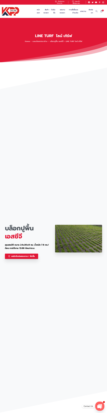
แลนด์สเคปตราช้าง (39, 41)
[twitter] (92, 2)
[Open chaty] (99, 406)
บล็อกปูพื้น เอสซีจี (56, 41)
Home (27, 41)
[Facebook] (89, 2)
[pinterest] (99, 2)
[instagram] (103, 2)
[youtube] (96, 2)
